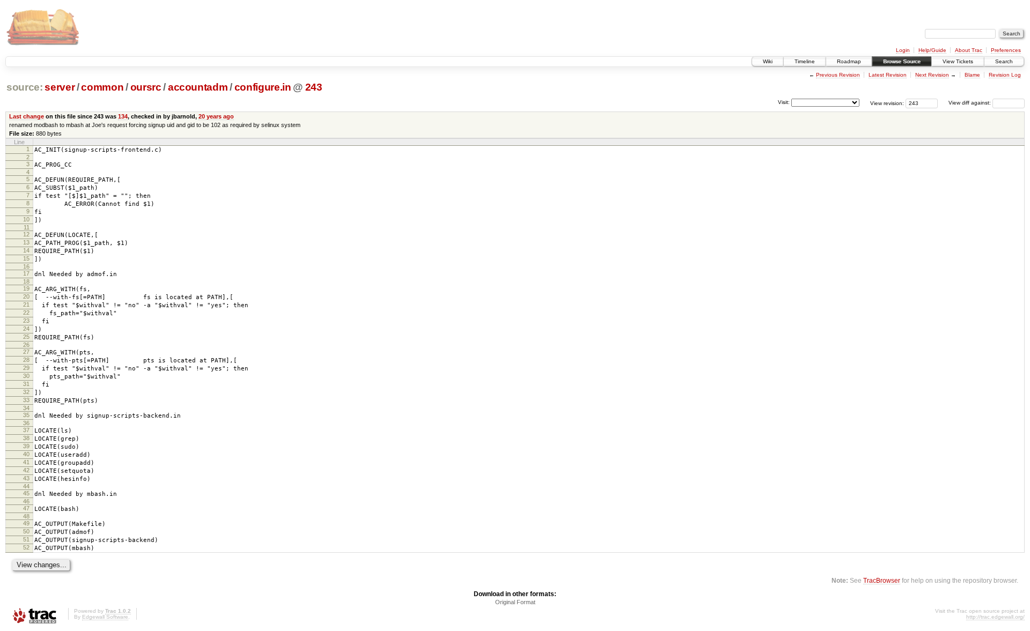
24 (26, 328)
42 (26, 470)
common (102, 87)
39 (26, 446)
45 (26, 493)
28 (26, 360)
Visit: (784, 102)
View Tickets (958, 61)
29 (26, 368)
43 (26, 478)
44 (26, 486)
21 (26, 304)
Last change (26, 116)
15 (26, 258)
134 (123, 116)
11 (27, 227)
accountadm (198, 87)
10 (26, 219)
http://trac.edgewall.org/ (995, 617)
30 (26, 376)
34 (26, 408)
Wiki (767, 61)
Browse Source (902, 61)
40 (26, 454)
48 (26, 516)
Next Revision (932, 75)
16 (26, 266)
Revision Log (1005, 75)
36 (26, 423)
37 (26, 430)
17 (26, 273)
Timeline (804, 61)
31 (26, 384)
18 (26, 281)
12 (26, 234)
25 (26, 336)
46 (26, 501)
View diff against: (970, 103)
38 (26, 438)
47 (26, 508)
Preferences (1006, 50)
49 (26, 523)
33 (26, 400)
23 (26, 320)
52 (26, 547)
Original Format (515, 602)
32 (26, 392)
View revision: (887, 103)
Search (1004, 61)
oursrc (145, 87)
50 (26, 531)
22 (26, 312)
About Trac (968, 50)
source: (24, 87)
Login (903, 50)
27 (26, 351)
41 (26, 462)
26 (26, 345)
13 (26, 242)
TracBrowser (881, 580)
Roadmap (849, 61)
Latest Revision (888, 75)
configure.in (262, 87)
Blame (972, 75)
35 (26, 415)
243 (313, 87)
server (60, 87)
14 (26, 250)
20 (26, 296)
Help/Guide (932, 50)
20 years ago (216, 116)
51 (26, 539)
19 (26, 288)
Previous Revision (838, 75)
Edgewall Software (105, 617)
